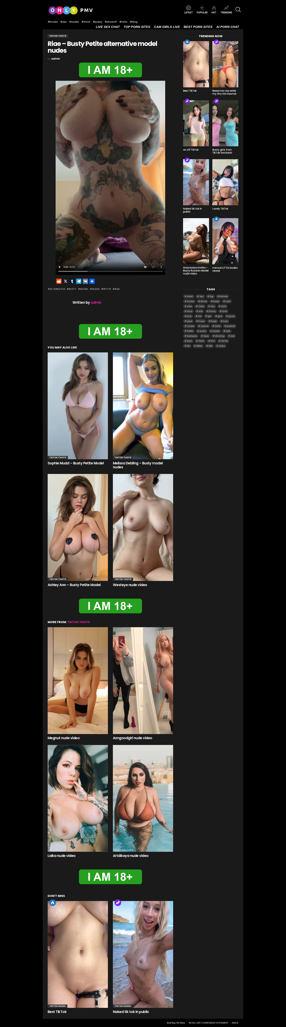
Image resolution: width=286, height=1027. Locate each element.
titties (199, 345)
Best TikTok (57, 1011)
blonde (224, 296)
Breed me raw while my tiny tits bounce (224, 92)
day (213, 306)
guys (189, 321)
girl (209, 316)
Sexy (206, 336)
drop (189, 311)
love (225, 321)
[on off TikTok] (196, 123)
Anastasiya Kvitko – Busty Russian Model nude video (196, 270)
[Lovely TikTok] (225, 182)
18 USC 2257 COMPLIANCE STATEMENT (208, 1023)
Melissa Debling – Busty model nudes (138, 465)
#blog (133, 21)
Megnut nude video (64, 738)
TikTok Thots (57, 457)
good (232, 316)
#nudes (74, 21)
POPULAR (202, 12)
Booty (204, 301)
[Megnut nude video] (78, 680)
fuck (189, 316)
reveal (216, 331)
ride (228, 331)
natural (204, 326)
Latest (188, 12)
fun (199, 316)
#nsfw (123, 21)
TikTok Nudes (57, 1006)
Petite (107, 289)
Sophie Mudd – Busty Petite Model (76, 463)
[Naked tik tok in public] (143, 954)
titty (210, 345)
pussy (203, 331)
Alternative (57, 289)
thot (213, 340)
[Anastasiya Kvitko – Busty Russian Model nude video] (196, 241)
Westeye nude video (130, 584)
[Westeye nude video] (143, 527)
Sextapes (192, 336)
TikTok (224, 340)
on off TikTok (190, 149)
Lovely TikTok (220, 208)
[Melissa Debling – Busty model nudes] (143, 405)
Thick (201, 340)
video (222, 345)
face (224, 311)
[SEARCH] (238, 9)
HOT (214, 12)
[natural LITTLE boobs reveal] (225, 241)
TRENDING (226, 12)
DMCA (235, 1023)
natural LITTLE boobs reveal (225, 269)
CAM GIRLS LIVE (167, 27)
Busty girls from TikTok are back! (222, 151)
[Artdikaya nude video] (143, 798)
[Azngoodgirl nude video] (143, 680)
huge (214, 321)
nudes (96, 289)
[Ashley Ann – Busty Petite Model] (78, 527)
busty (72, 289)
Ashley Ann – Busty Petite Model (74, 584)
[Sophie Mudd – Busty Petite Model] (78, 405)
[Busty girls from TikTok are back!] (225, 123)
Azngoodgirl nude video (132, 738)
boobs (190, 301)
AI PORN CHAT (227, 27)
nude (217, 326)
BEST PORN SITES (198, 27)
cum (228, 301)
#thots (85, 21)
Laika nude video (62, 855)
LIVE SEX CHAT (108, 27)
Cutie (201, 306)
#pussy (97, 21)
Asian (190, 296)
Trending (118, 902)
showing (219, 336)
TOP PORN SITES (137, 27)
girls (220, 316)
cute (189, 306)
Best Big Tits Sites (176, 1023)
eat (201, 311)
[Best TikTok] (78, 954)
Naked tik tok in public (131, 1011)
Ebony (212, 311)
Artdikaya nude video (131, 855)
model (84, 289)
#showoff (111, 21)
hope (202, 321)
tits (188, 345)
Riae (117, 289)
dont (223, 306)
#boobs (53, 21)
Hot (52, 902)
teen (189, 340)
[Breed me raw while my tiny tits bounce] (225, 64)
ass (201, 296)
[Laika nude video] (78, 798)
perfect (231, 326)
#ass (63, 21)
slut (232, 336)
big (211, 296)
